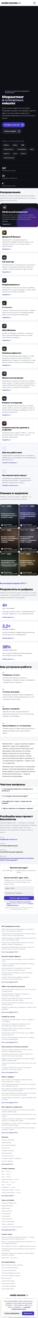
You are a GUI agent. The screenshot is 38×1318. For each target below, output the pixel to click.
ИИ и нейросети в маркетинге (12, 1107)
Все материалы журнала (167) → (13, 583)
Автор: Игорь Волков (8, 1289)
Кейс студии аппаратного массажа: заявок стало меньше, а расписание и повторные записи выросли (19, 1094)
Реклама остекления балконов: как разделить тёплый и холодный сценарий (18, 964)
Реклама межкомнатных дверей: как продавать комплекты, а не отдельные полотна (16, 978)
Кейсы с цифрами (8, 1077)
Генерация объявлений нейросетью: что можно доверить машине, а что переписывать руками (19, 1119)
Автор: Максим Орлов (8, 1281)
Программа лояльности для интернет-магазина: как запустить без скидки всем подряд (17, 1055)
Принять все (28, 1313)
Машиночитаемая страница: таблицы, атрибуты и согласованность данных (16, 1029)
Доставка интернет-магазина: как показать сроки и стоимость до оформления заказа (17, 1050)
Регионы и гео (6, 1148)
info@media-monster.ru (8, 839)
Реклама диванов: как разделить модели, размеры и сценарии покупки (17, 973)
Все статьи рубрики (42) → (10, 982)
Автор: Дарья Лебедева (9, 1286)
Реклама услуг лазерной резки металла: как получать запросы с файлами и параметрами (18, 943)
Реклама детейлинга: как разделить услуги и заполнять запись (18, 960)
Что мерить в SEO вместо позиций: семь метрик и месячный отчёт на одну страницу (16, 1068)
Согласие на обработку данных (11, 1275)
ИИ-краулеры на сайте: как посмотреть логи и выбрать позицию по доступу (18, 1034)
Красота (6, 153)
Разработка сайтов (8, 1016)
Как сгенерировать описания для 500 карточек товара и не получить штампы (18, 1128)
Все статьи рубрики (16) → (10, 1132)
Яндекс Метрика (6, 1142)
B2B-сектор (6, 1208)
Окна (15, 153)
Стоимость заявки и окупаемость (12, 1158)
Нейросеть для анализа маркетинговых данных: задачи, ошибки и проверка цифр (18, 1059)
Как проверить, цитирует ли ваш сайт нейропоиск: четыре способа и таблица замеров (19, 1124)
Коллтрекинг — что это (8, 1187)
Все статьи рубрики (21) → (10, 1042)
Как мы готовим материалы (10, 1267)
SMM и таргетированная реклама (13, 986)
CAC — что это (6, 1177)
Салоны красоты (7, 1219)
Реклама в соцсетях (8, 1156)
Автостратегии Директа (9, 1145)
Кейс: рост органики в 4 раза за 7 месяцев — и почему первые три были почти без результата (18, 1238)
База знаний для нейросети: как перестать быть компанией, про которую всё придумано (16, 1025)
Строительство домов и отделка (12, 1227)
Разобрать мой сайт (13, 125)
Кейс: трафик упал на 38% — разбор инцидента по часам (19, 1246)
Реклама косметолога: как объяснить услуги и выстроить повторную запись (19, 990)
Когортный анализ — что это (10, 1179)
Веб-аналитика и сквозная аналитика (15, 1047)
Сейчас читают (7, 1234)
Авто (31, 149)
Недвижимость (8, 149)
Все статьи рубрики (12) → (10, 1012)
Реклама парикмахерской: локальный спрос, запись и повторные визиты (18, 1003)
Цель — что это (6, 1185)
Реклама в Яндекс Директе (11, 956)
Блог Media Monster (8, 1262)
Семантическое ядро (8, 1140)
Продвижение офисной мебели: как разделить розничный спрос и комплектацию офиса (19, 939)
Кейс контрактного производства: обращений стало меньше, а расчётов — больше (17, 1080)
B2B (22, 145)
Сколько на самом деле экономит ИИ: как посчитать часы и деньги (19, 1064)
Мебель (6, 145)
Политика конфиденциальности (11, 1273)
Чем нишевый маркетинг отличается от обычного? (17, 790)
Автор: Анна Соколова (8, 1283)
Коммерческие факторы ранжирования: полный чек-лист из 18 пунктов (18, 1249)
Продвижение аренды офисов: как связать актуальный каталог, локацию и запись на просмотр (18, 948)
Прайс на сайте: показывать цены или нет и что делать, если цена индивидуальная (18, 1038)
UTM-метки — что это (8, 1182)
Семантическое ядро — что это (11, 1192)
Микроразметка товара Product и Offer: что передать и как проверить (18, 1020)
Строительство (9, 158)
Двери (15, 145)
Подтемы (5, 1137)
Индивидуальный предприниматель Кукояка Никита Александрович (17, 859)
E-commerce (22, 149)
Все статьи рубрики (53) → (10, 952)
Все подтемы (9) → (8, 1164)
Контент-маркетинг (7, 1161)
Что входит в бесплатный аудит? (15, 796)
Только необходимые (12, 1313)
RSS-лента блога (7, 1278)
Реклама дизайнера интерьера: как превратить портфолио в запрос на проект (16, 995)
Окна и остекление (8, 1221)
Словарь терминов (8, 1168)
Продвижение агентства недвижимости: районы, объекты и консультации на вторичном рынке (19, 934)
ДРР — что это (6, 1171)
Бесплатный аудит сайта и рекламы (12, 1265)
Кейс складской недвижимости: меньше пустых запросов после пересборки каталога (19, 1085)
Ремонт (23, 153)
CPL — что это (6, 1174)
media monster (11, 3)
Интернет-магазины (8, 1150)
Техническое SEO (7, 1153)
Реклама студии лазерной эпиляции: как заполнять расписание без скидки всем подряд (17, 999)
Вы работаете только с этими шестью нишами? (17, 802)
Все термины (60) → (8, 1195)
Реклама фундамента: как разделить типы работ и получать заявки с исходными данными (16, 969)
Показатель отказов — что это (11, 1190)
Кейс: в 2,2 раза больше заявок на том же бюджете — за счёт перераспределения (18, 1242)
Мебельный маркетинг (9, 1203)
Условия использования (9, 1270)
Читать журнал (12, 131)
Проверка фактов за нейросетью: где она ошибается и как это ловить (19, 1098)
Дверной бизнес (7, 1206)
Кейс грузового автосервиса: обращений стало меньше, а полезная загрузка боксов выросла (19, 1089)
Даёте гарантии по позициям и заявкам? (18, 808)
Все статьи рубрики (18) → (10, 1102)
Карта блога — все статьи (9, 1258)
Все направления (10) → (9, 1230)
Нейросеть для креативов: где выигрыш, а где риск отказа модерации (19, 1008)
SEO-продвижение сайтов (11, 926)
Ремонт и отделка (7, 1224)
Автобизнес (6, 1216)
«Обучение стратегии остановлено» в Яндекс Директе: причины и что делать (18, 1254)
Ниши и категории (8, 1200)
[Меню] (34, 3)
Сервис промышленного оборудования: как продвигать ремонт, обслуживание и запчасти (18, 930)
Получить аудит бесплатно (19, 898)
